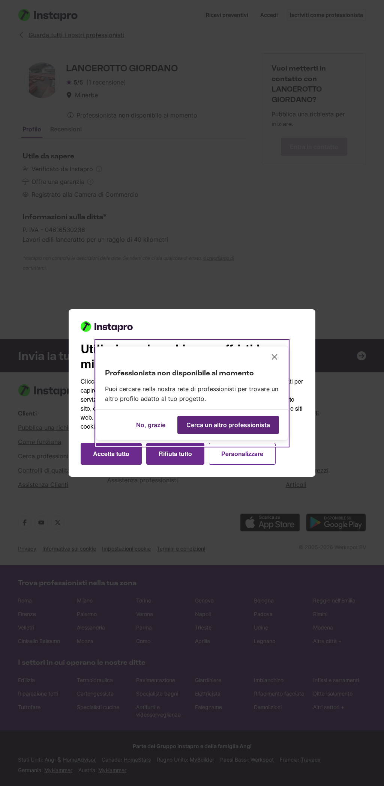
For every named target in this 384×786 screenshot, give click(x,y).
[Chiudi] (274, 356)
